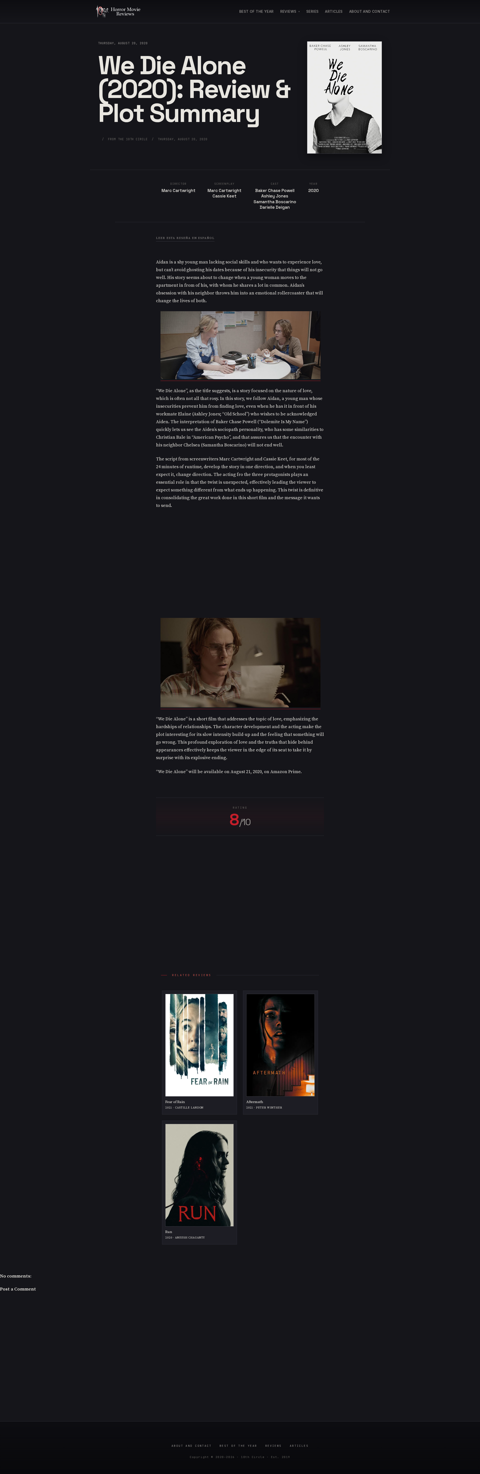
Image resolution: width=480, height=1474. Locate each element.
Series (312, 11)
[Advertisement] (240, 561)
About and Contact (369, 11)
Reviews (288, 11)
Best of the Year (256, 11)
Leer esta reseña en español (185, 238)
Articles (333, 11)
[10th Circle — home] (118, 11)
